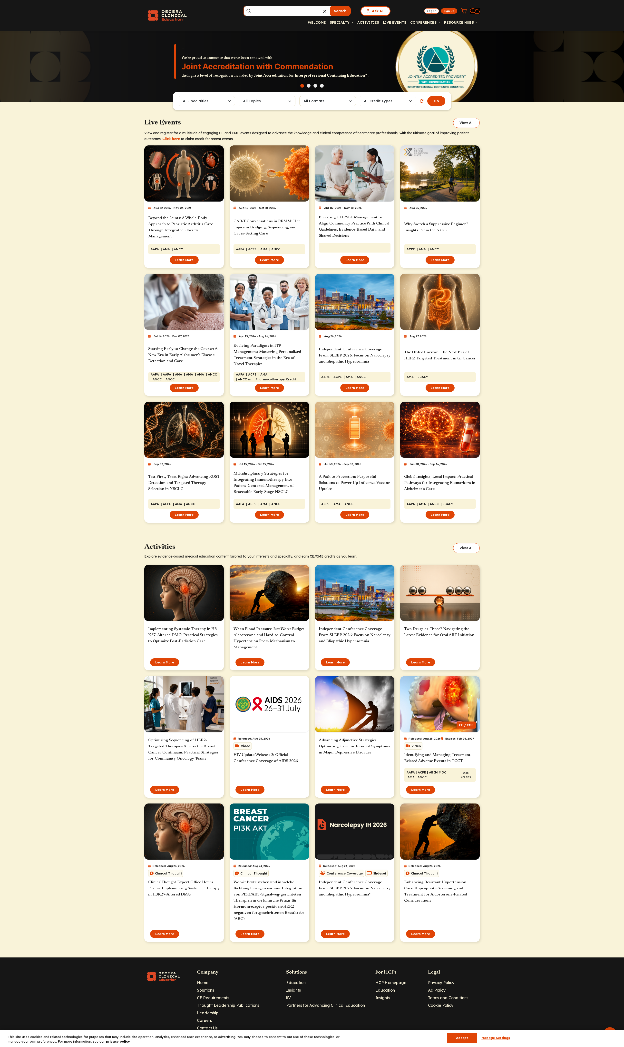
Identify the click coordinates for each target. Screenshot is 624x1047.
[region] (312, 1038)
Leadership (207, 1012)
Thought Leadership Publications (228, 1005)
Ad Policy (437, 990)
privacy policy (118, 1042)
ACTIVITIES (368, 22)
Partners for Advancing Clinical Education (325, 1005)
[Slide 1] (302, 85)
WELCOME (317, 22)
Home (202, 982)
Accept (462, 1038)
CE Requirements (213, 997)
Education (296, 982)
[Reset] (422, 101)
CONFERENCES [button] (424, 22)
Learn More (184, 260)
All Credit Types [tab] (378, 101)
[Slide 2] (309, 85)
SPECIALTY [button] (340, 22)
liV (288, 997)
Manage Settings (495, 1038)
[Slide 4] (322, 85)
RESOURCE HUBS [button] (459, 22)
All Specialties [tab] (195, 101)
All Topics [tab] (252, 101)
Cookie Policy (440, 1005)
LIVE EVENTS (394, 22)
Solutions (205, 990)
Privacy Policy (441, 982)
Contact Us (207, 1028)
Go (436, 101)
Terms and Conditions (448, 997)
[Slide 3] (315, 85)
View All (466, 123)
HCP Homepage (390, 982)
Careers (204, 1020)
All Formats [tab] (314, 101)
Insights (293, 990)
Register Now (200, 75)
